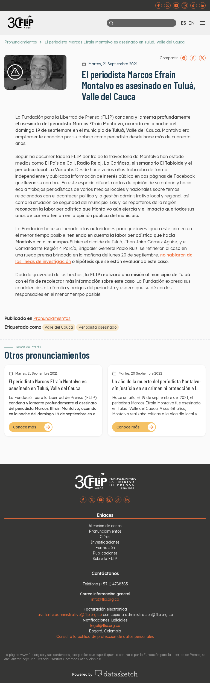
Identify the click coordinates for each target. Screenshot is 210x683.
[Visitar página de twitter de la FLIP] (167, 5)
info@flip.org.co (105, 599)
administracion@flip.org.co (149, 614)
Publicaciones (105, 553)
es (183, 23)
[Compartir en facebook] (193, 58)
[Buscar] (111, 23)
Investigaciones (105, 542)
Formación (105, 547)
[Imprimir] (183, 58)
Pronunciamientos (20, 42)
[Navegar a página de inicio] (54, 22)
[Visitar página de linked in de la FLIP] (202, 5)
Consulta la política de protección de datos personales (105, 636)
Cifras (105, 536)
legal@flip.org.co (105, 625)
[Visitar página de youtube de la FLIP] (176, 5)
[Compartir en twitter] (202, 58)
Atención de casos (105, 525)
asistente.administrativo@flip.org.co (69, 614)
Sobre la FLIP (105, 558)
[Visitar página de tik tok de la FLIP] (193, 5)
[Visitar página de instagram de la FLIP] (185, 5)
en (191, 23)
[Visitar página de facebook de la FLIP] (158, 5)
